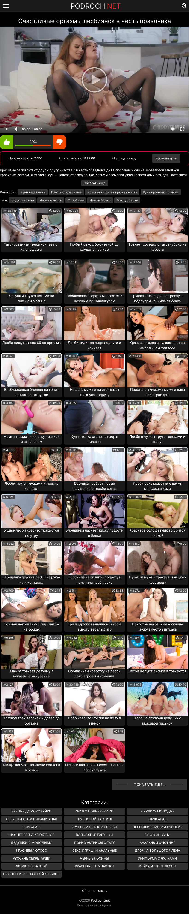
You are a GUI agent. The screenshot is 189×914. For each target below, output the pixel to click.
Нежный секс (100, 200)
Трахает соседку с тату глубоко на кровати (157, 247)
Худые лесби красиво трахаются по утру (31, 533)
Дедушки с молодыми (31, 843)
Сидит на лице (22, 200)
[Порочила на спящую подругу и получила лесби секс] (94, 558)
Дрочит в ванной (31, 866)
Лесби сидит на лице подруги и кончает (94, 345)
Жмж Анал (157, 819)
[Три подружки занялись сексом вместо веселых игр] (94, 605)
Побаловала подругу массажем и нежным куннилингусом (94, 298)
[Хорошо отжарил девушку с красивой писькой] (157, 699)
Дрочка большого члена (157, 850)
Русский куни (157, 835)
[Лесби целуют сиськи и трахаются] (157, 652)
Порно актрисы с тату (94, 843)
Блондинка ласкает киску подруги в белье (94, 533)
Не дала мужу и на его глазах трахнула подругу (94, 392)
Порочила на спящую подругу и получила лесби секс (94, 580)
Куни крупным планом (160, 192)
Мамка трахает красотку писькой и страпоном (31, 439)
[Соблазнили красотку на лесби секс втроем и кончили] (94, 652)
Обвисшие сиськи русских (158, 827)
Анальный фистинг (157, 843)
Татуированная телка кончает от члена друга (31, 247)
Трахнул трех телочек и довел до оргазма (31, 720)
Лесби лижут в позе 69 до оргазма (31, 342)
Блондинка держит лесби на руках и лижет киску (31, 580)
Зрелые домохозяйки (32, 811)
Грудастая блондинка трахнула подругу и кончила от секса (157, 298)
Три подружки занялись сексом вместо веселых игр (94, 627)
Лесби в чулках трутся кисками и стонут (157, 439)
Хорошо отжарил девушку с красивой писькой (157, 720)
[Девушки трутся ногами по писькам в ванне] (31, 276)
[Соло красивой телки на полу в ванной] (94, 699)
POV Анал (31, 827)
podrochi (96, 6)
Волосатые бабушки (94, 835)
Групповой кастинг (94, 819)
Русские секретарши (31, 858)
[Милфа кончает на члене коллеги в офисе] (31, 745)
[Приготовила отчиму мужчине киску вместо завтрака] (157, 605)
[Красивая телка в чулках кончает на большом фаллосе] (157, 323)
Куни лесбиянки (33, 192)
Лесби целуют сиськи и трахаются (157, 671)
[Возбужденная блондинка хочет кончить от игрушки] (31, 370)
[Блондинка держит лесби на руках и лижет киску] (31, 558)
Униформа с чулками (157, 858)
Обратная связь (94, 891)
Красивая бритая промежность (112, 192)
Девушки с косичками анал (31, 819)
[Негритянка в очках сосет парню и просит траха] (94, 745)
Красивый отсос (31, 850)
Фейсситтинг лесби (157, 866)
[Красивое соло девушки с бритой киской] (157, 511)
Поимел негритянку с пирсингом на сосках (31, 627)
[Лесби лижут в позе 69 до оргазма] (31, 323)
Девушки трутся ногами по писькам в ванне (31, 298)
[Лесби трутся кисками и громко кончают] (31, 464)
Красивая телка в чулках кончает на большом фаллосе (158, 345)
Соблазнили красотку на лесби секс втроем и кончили (94, 674)
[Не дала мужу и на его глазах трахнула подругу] (94, 370)
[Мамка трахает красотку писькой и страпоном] (31, 417)
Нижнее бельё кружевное (31, 835)
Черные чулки (51, 200)
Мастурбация (127, 200)
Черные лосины (94, 858)
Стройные (76, 200)
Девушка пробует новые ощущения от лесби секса (94, 486)
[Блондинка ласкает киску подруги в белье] (94, 511)
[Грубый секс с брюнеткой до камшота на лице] (94, 225)
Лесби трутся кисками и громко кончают (32, 486)
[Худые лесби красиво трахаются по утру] (31, 511)
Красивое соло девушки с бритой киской (157, 533)
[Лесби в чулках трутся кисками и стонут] (157, 417)
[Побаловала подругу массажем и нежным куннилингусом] (94, 276)
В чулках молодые (157, 811)
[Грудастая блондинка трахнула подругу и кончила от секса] (157, 276)
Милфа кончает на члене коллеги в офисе (31, 767)
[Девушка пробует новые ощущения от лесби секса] (94, 464)
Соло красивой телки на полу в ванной (94, 720)
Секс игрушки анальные (94, 850)
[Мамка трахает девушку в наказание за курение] (31, 652)
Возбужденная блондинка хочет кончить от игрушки (31, 392)
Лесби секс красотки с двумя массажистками (157, 486)
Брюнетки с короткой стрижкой (32, 874)
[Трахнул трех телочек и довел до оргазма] (31, 699)
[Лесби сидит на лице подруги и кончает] (94, 323)
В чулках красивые (66, 192)
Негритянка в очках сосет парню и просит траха (94, 767)
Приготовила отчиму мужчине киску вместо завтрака (157, 627)
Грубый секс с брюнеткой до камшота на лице (94, 247)
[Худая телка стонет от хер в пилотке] (94, 417)
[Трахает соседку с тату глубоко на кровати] (157, 225)
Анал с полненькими (94, 811)
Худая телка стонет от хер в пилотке (94, 439)
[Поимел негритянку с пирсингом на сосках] (31, 605)
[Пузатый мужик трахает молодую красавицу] (157, 558)
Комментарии (166, 158)
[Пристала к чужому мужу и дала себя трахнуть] (157, 370)
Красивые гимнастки (94, 866)
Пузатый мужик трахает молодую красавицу (157, 580)
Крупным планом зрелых (94, 827)
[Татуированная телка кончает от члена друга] (31, 225)
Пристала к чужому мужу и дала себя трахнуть (157, 392)
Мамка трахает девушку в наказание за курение (31, 674)
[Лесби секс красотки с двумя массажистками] (157, 464)
